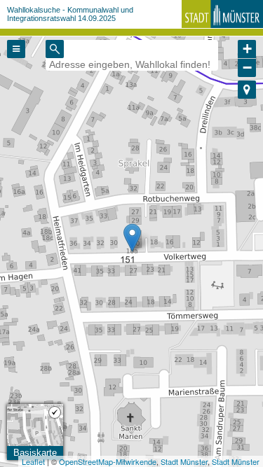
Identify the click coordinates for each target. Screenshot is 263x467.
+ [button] (247, 48)
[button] (247, 90)
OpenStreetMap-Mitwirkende (107, 461)
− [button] (247, 67)
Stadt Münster (184, 461)
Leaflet (33, 461)
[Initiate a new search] (55, 49)
